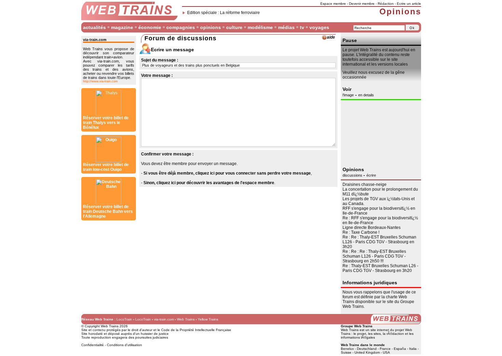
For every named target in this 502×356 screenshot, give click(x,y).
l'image (348, 95)
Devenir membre (362, 3)
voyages (319, 27)
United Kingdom (367, 352)
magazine (122, 27)
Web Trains (186, 319)
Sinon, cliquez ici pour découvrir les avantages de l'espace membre (208, 182)
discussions (353, 175)
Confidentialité (92, 345)
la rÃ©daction (393, 334)
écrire (371, 175)
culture (234, 27)
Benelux (347, 349)
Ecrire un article (409, 3)
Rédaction (386, 3)
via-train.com (164, 319)
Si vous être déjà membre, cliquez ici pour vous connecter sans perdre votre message (227, 173)
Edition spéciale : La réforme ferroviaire (223, 12)
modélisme (260, 27)
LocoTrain (124, 319)
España (400, 349)
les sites (374, 334)
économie (149, 27)
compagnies (180, 27)
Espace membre (333, 3)
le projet (359, 334)
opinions (210, 27)
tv (302, 27)
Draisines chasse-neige (365, 184)
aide (331, 37)
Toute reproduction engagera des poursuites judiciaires (124, 337)
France (385, 349)
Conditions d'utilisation (124, 345)
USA (386, 352)
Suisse (346, 352)
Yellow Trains (208, 319)
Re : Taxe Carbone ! (361, 232)
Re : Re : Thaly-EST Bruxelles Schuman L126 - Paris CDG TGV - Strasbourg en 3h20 (379, 242)
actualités (94, 27)
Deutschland (367, 349)
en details (366, 95)
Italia (413, 349)
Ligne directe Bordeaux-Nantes (372, 227)
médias (286, 27)
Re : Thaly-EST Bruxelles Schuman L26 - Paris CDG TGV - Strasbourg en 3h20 (380, 268)
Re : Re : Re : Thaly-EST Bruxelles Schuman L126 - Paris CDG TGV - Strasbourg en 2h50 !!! (374, 256)
